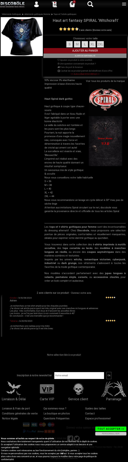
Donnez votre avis (81, 292)
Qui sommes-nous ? (55, 408)
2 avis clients (85, 30)
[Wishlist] (54, 4)
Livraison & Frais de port (16, 408)
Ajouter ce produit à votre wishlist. (76, 60)
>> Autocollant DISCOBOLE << (85, 74)
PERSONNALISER (111, 434)
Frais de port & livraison (71, 67)
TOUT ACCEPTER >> (110, 428)
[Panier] (72, 4)
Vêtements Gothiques (11, 14)
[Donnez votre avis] (102, 30)
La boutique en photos (57, 413)
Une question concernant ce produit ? (77, 63)
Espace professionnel (97, 418)
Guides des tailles (95, 408)
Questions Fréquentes (57, 418)
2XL (100, 44)
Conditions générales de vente (20, 413)
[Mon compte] (37, 4)
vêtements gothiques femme (37, 14)
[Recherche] (90, 4)
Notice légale (10, 418)
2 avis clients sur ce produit (53, 292)
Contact (90, 413)
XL (92, 44)
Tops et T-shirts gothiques (65, 14)
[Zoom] (22, 36)
